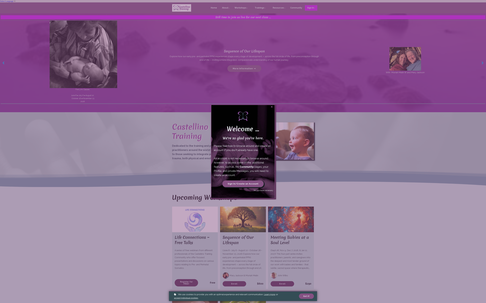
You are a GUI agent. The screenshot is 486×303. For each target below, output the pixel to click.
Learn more (269, 294)
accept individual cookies (186, 298)
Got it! (306, 296)
